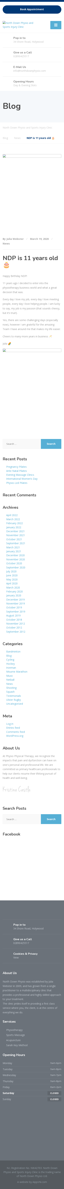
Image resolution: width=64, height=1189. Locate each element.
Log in (9, 723)
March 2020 (13, 587)
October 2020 (14, 563)
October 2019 (14, 607)
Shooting (11, 687)
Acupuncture (13, 1040)
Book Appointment (32, 9)
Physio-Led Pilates (16, 483)
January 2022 (13, 527)
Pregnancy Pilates (16, 466)
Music (9, 675)
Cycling (10, 659)
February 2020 (14, 591)
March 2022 (13, 519)
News (6, 243)
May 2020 (12, 579)
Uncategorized (14, 703)
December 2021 (15, 531)
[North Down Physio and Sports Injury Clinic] (20, 24)
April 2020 (12, 583)
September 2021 (15, 543)
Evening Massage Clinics (20, 474)
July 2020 (11, 571)
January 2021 (13, 551)
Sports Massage (15, 1035)
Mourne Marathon (16, 671)
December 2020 (15, 555)
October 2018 (14, 619)
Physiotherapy (14, 1030)
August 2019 (13, 615)
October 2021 (14, 539)
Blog (9, 655)
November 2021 (15, 535)
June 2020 (12, 575)
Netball (10, 679)
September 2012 (15, 631)
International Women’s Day (22, 478)
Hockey (10, 663)
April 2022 (12, 515)
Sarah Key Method (17, 1045)
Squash (10, 691)
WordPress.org (14, 735)
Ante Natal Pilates (16, 471)
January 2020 (13, 595)
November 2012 (15, 623)
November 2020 (15, 559)
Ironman (11, 667)
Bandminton (13, 651)
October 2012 (14, 627)
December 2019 (15, 599)
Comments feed (15, 732)
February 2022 (14, 523)
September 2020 (15, 567)
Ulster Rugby (13, 699)
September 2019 (15, 611)
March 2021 (13, 547)
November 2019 (15, 603)
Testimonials (13, 695)
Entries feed (13, 727)
